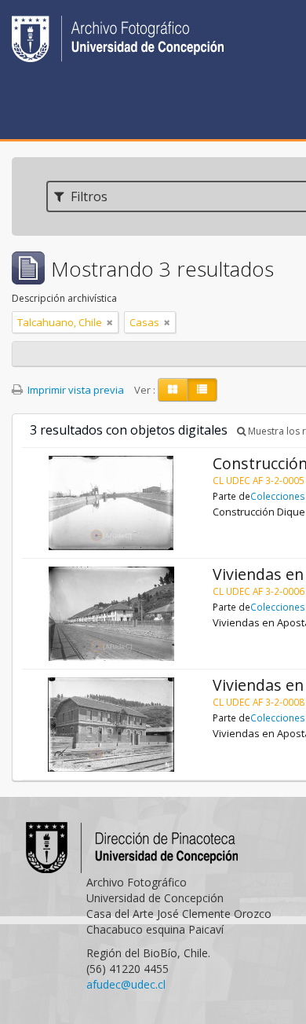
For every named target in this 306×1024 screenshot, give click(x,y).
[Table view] (202, 390)
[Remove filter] (110, 322)
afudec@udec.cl (126, 984)
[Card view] (173, 390)
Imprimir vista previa (74, 390)
